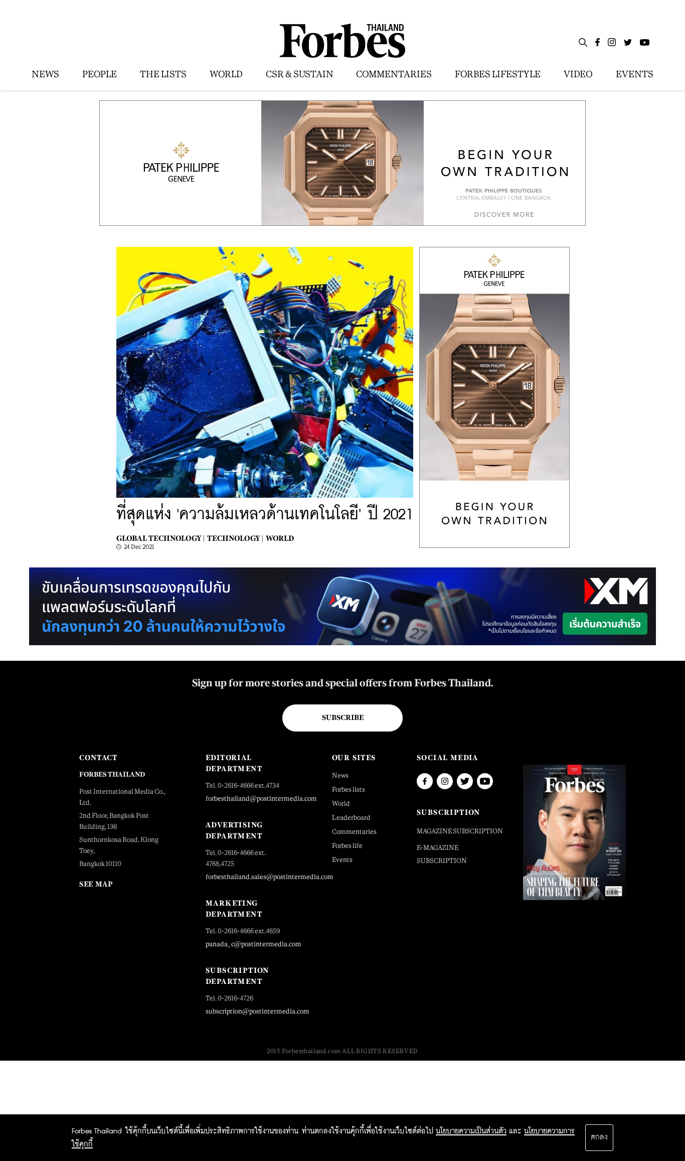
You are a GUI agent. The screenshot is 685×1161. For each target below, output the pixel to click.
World (280, 538)
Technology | (235, 538)
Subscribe (343, 717)
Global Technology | (160, 538)
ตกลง (599, 1137)
